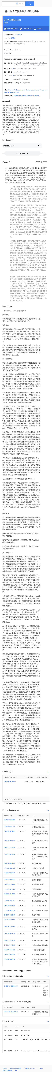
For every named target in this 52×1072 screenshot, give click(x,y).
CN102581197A (9, 847)
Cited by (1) (12, 90)
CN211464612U (9, 920)
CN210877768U (9, 950)
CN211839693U (9, 954)
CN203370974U (9, 889)
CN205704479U (9, 863)
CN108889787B (9, 831)
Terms (41, 1069)
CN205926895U (9, 873)
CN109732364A (9, 926)
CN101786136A (9, 854)
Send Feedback (15, 1069)
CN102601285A (9, 884)
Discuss (36, 96)
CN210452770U (9, 868)
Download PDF (12, 29)
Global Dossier (27, 96)
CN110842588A (9, 901)
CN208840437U (9, 933)
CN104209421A (9, 880)
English (19, 34)
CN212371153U (9, 945)
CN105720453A (9, 840)
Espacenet (18, 96)
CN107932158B (9, 827)
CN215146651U (9, 915)
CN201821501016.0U (11, 986)
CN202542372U (9, 940)
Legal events (20, 90)
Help (17, 1070)
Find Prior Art (27, 29)
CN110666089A (9, 781)
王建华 (13, 38)
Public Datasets (30, 1069)
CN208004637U (9, 905)
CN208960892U (9, 910)
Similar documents (32, 90)
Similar (38, 29)
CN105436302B (9, 820)
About (5, 1069)
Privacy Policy (7, 1070)
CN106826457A (9, 959)
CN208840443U (9, 894)
